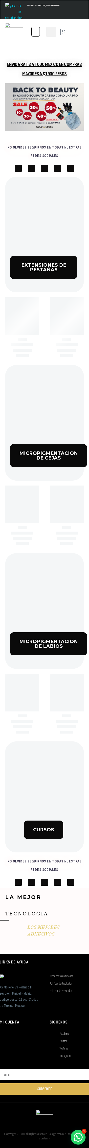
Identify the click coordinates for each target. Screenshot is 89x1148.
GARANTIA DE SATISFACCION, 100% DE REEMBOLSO (43, 5)
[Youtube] (31, 168)
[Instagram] (57, 168)
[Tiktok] (44, 168)
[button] (35, 32)
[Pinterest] (70, 168)
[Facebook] (18, 168)
